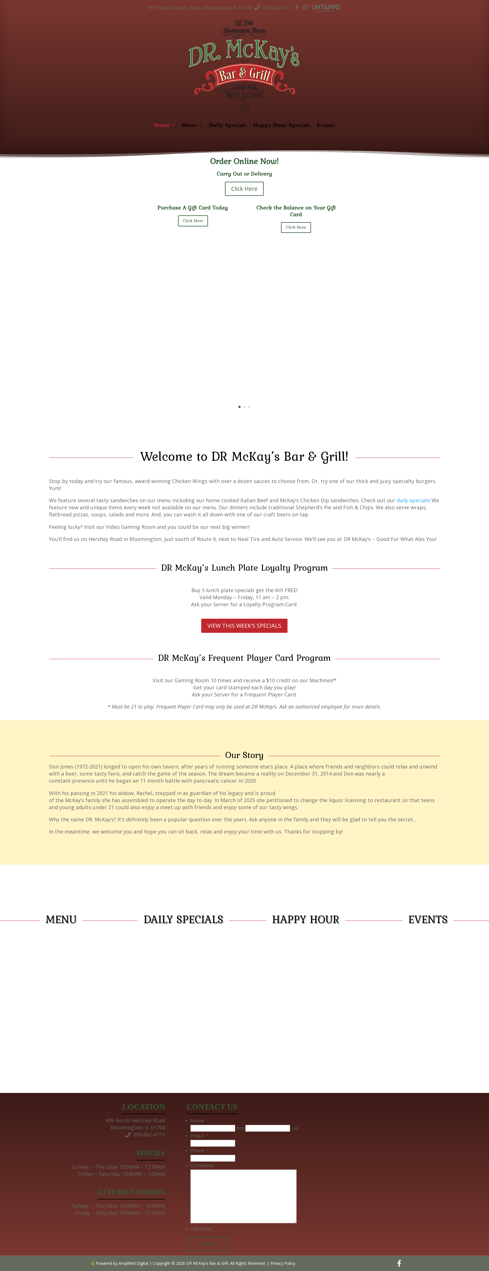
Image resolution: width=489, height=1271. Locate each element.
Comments (202, 1165)
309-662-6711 (276, 7)
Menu (189, 125)
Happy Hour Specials (282, 125)
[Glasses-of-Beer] (219, 416)
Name (199, 1120)
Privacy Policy (282, 1263)
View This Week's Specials (244, 625)
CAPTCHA (201, 1229)
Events (326, 125)
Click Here (244, 188)
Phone (199, 1150)
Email (199, 1135)
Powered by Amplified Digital (122, 1263)
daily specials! (413, 500)
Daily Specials (228, 125)
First (240, 1128)
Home (162, 125)
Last (295, 1128)
